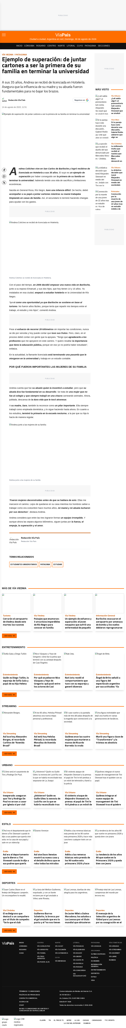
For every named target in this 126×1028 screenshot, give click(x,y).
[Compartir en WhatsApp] (4, 176)
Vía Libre (113, 956)
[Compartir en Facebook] (4, 170)
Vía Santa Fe (78, 960)
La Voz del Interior (72, 1023)
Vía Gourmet (114, 953)
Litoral (71, 46)
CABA (21, 953)
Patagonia (90, 46)
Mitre (69, 1020)
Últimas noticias (98, 954)
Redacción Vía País (16, 100)
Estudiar (57, 564)
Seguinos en (79, 100)
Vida (93, 980)
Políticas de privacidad (29, 995)
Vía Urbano (114, 946)
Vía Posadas (78, 946)
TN (50, 1020)
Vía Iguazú (77, 953)
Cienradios (97, 1020)
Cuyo (80, 46)
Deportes (95, 973)
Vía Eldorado (79, 949)
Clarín (43, 1020)
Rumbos (112, 960)
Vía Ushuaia (96, 946)
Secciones (104, 46)
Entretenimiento (98, 970)
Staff (21, 1005)
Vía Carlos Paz (43, 946)
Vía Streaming (115, 949)
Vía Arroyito (42, 949)
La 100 (77, 1020)
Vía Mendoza (60, 961)
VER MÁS (8, 636)
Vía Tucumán (60, 949)
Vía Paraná (78, 967)
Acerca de (24, 1002)
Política (94, 957)
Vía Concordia (79, 970)
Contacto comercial (28, 998)
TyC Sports (109, 1020)
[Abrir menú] (16, 35)
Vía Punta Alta (43, 962)
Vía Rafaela (78, 963)
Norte (61, 46)
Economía (95, 961)
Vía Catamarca (61, 953)
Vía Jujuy (59, 946)
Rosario (40, 46)
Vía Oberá (77, 956)
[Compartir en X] (4, 182)
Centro (51, 46)
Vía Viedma (7, 55)
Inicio (19, 46)
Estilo (93, 977)
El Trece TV (59, 1020)
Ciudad (86, 1020)
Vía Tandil (41, 953)
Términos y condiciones (29, 991)
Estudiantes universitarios (23, 564)
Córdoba (29, 46)
